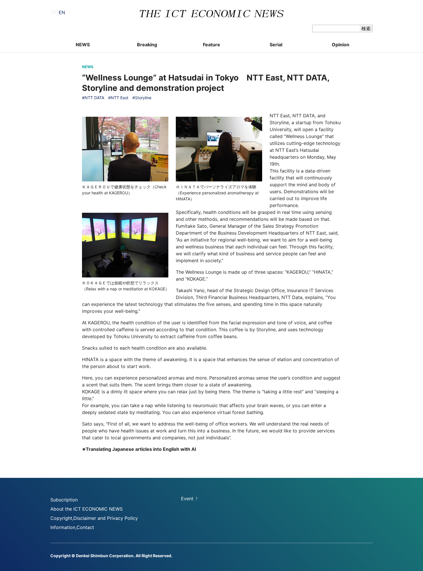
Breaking (147, 44)
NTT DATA (94, 97)
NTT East (119, 97)
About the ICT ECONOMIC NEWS (86, 509)
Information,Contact (72, 527)
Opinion (340, 44)
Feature (211, 44)
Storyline (143, 97)
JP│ (57, 12)
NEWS (83, 44)
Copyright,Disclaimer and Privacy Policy (94, 518)
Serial (276, 44)
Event (187, 498)
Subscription (64, 500)
